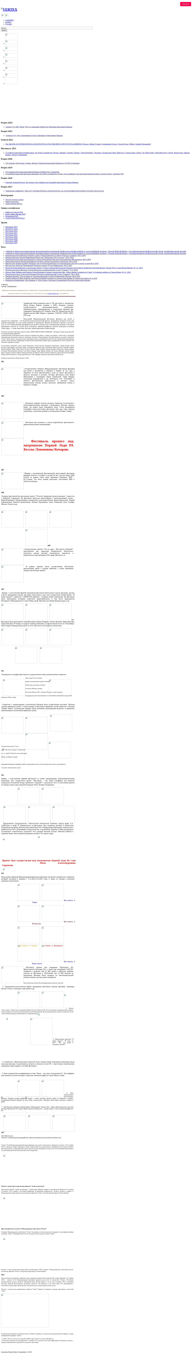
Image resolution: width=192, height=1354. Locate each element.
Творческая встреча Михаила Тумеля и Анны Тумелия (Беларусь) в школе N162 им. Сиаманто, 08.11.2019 (45, 255)
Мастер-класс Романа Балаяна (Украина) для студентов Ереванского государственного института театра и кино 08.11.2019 (51, 263)
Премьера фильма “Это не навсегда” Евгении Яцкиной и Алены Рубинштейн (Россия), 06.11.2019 (42, 276)
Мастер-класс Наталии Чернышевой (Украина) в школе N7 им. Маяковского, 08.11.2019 (38, 265)
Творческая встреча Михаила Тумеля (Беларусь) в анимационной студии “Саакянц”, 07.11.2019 (41, 270)
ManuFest (185, 4)
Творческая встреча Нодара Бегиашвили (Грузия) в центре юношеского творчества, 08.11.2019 (41, 261)
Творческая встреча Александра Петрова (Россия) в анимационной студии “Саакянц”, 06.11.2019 (42, 274)
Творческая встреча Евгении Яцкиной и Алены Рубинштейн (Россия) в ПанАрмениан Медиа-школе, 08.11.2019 (48, 259)
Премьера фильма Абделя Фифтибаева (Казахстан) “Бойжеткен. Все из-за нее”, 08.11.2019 (39, 257)
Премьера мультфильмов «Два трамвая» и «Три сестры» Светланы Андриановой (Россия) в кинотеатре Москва (47, 280)
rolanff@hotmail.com (52, 293)
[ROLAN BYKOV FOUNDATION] (9, 9)
